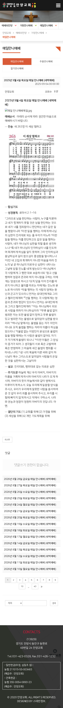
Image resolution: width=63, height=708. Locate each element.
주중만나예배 (46, 61)
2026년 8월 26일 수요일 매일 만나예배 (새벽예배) (30, 492)
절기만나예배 (17, 68)
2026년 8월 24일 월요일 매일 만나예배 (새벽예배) (30, 504)
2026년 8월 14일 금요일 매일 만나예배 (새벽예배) (30, 543)
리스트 (7, 440)
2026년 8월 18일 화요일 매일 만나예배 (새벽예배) (30, 530)
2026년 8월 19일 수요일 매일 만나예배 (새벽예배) (30, 524)
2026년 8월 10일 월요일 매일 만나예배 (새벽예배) (30, 569)
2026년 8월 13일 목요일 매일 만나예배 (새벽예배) (30, 549)
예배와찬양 (7, 25)
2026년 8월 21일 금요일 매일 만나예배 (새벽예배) (30, 511)
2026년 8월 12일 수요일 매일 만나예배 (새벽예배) (30, 556)
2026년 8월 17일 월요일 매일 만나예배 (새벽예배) (30, 536)
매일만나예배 (46, 25)
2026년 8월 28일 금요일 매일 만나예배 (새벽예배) (30, 479)
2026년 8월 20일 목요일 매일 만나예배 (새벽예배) (30, 517)
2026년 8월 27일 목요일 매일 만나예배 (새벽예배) (30, 485)
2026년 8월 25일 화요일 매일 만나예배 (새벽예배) (30, 498)
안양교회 (7, 33)
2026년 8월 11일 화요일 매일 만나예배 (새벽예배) (30, 562)
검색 (54, 603)
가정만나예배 (26, 25)
